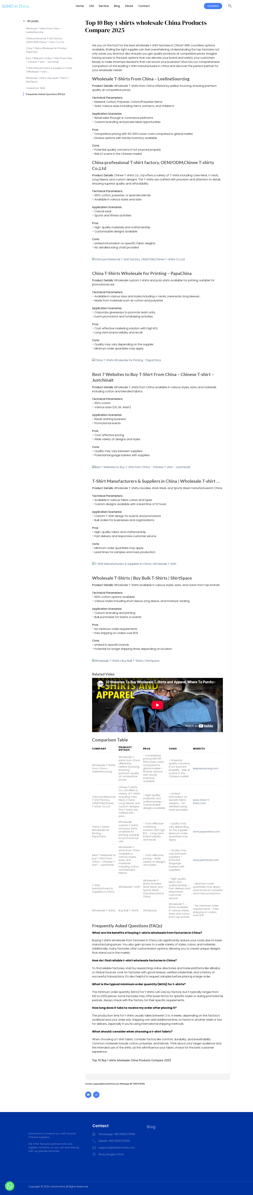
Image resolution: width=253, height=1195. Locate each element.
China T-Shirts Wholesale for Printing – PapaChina (47, 50)
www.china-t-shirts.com (201, 801)
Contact (144, 6)
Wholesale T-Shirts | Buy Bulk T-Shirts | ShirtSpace (47, 79)
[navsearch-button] (229, 6)
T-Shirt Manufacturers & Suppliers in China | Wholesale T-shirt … (49, 69)
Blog (117, 6)
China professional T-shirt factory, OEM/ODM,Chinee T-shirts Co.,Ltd (45, 40)
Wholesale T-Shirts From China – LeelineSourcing (43, 30)
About (129, 6)
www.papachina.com (206, 831)
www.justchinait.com (206, 860)
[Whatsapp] (96, 1095)
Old (91, 6)
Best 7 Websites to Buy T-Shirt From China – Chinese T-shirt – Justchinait (49, 60)
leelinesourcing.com (205, 768)
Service (104, 6)
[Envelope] (88, 1095)
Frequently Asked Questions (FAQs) (45, 94)
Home (80, 6)
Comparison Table (35, 87)
